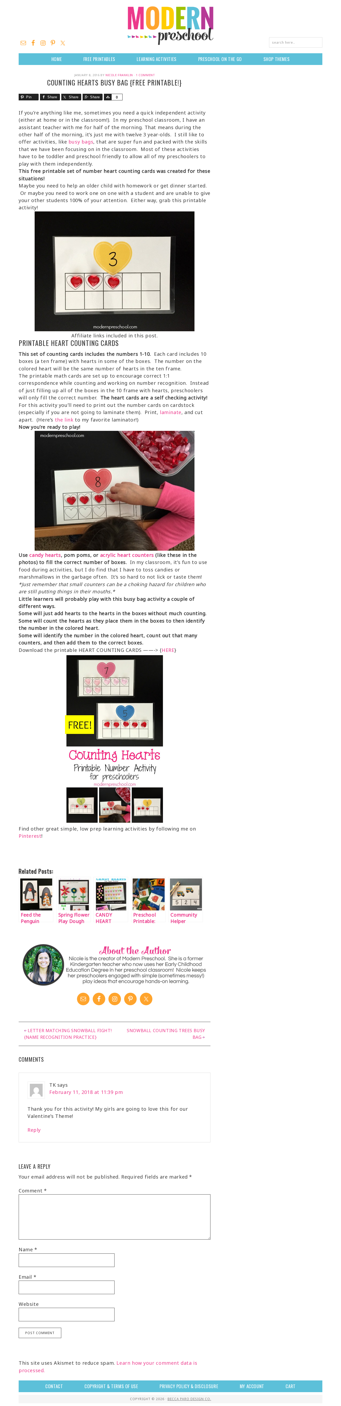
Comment (33, 1190)
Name (28, 1249)
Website (29, 1304)
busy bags (80, 141)
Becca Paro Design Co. (189, 1399)
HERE (168, 650)
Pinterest (30, 836)
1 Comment (145, 75)
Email (27, 1277)
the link (64, 419)
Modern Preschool (170, 25)
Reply (34, 1130)
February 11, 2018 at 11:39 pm (86, 1092)
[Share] (107, 97)
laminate (170, 412)
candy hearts (45, 555)
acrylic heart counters (127, 555)
